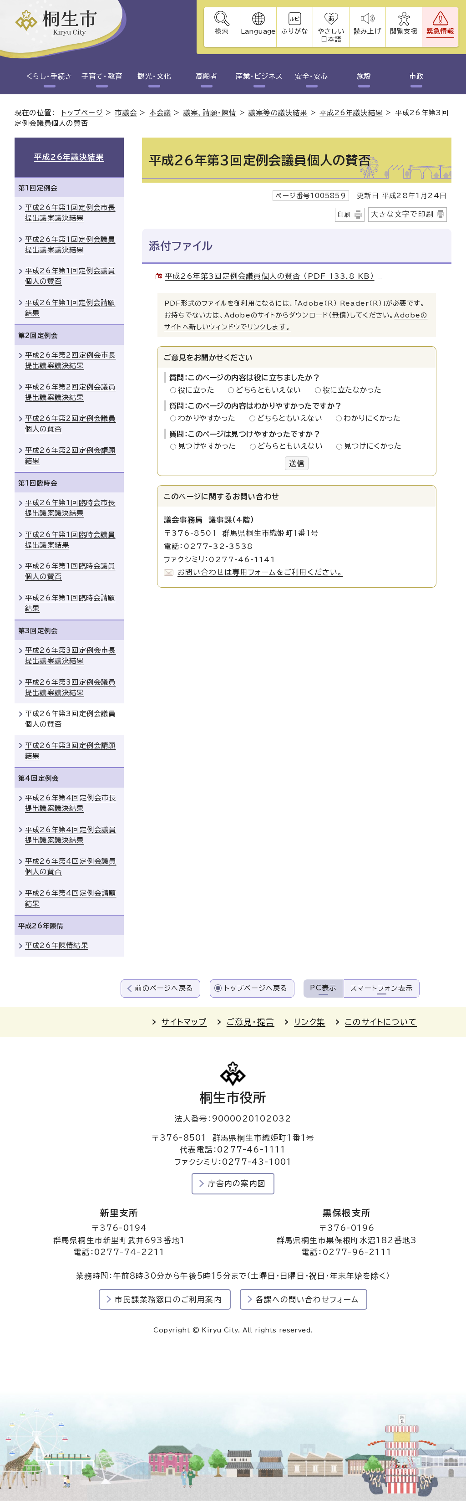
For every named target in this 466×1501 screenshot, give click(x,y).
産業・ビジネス (259, 76)
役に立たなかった (352, 390)
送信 (296, 463)
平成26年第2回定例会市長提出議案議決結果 (70, 360)
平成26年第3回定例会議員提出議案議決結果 (70, 687)
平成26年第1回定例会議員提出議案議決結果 (70, 244)
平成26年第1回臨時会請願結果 (70, 603)
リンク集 (309, 1022)
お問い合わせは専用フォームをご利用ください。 (260, 572)
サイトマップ (184, 1022)
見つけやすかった (209, 446)
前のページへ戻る (164, 988)
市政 (416, 76)
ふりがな (294, 31)
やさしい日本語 (331, 35)
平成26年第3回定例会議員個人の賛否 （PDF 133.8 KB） (270, 276)
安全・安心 (312, 76)
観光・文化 (154, 76)
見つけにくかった (373, 446)
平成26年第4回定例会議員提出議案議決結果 (70, 835)
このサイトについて (381, 1022)
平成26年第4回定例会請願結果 (70, 898)
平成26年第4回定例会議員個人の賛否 (70, 866)
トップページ (82, 112)
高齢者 (207, 76)
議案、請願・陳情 (210, 112)
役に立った (199, 390)
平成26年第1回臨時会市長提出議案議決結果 (70, 508)
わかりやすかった (209, 418)
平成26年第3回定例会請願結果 (70, 750)
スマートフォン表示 (381, 988)
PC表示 (323, 987)
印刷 (344, 214)
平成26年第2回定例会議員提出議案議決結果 (70, 392)
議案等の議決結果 (278, 112)
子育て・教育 (101, 76)
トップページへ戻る (256, 988)
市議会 (126, 112)
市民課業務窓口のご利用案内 (168, 1299)
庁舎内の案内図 (237, 1183)
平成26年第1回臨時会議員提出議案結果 (70, 539)
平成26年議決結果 (351, 112)
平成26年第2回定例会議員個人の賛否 (70, 423)
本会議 (160, 112)
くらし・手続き (49, 76)
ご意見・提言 (250, 1022)
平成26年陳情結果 (56, 945)
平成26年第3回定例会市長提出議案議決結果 (70, 655)
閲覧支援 (404, 31)
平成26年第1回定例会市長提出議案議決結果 (70, 212)
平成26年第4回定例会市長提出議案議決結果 (70, 803)
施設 (364, 76)
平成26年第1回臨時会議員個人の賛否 (70, 571)
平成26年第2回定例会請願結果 (70, 455)
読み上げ (367, 31)
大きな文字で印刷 (402, 214)
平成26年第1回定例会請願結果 (70, 308)
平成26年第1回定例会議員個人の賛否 (70, 276)
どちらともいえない (271, 390)
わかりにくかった (372, 418)
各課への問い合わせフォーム (307, 1299)
